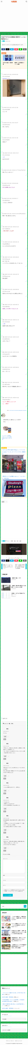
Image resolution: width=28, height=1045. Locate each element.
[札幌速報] (14, 1)
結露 (20, 541)
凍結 (15, 541)
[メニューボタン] (1, 1)
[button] (3, 49)
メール (4, 880)
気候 (3, 41)
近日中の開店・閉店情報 (7, 997)
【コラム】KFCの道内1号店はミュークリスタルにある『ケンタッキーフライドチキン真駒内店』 (13, 452)
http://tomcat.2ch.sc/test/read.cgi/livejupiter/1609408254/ (18, 410)
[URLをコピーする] (25, 49)
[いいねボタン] (3, 502)
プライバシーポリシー (10, 1040)
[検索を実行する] (25, 906)
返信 (5, 739)
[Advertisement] (14, 18)
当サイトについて (18, 1040)
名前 (4, 875)
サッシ (8, 541)
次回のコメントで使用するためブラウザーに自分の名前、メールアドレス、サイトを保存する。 (14, 890)
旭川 (17, 541)
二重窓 (12, 541)
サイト (4, 885)
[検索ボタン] (26, 1)
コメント (5, 858)
